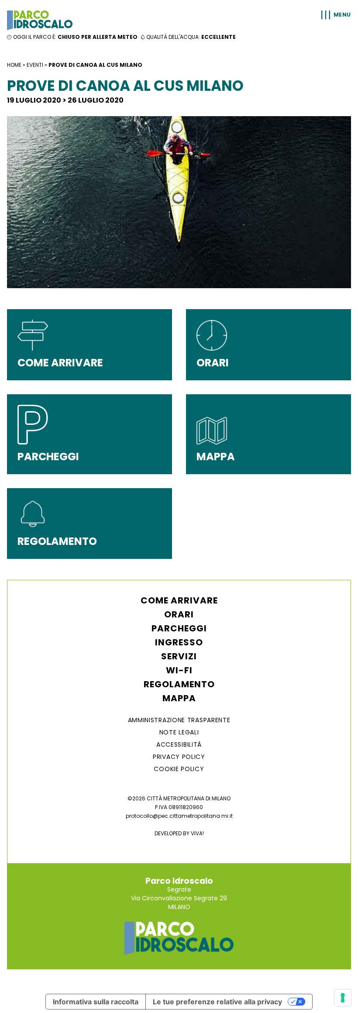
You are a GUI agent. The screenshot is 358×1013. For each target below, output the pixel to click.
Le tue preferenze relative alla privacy (217, 1001)
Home (14, 65)
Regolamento (179, 684)
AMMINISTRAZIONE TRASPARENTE (179, 720)
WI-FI (179, 670)
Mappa (179, 698)
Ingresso (179, 642)
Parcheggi (179, 628)
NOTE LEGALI (179, 732)
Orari (179, 614)
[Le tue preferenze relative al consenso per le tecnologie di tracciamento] (342, 997)
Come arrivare (179, 600)
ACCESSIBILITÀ (179, 744)
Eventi (35, 65)
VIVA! (197, 833)
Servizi (179, 656)
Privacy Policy (179, 756)
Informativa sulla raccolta (95, 1001)
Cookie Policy (179, 769)
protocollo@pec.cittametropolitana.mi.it (179, 816)
